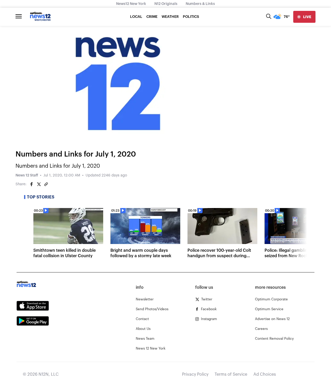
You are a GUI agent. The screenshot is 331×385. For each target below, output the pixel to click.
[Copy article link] (46, 184)
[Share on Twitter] (39, 184)
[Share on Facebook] (31, 184)
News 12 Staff (27, 175)
